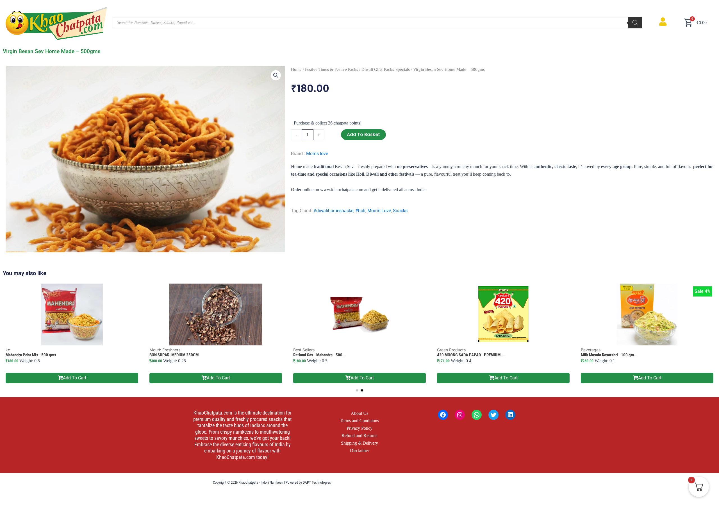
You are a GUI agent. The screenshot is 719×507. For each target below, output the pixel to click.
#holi (360, 210)
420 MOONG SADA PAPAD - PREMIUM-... (471, 354)
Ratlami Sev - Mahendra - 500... (319, 354)
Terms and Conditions (359, 420)
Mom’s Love (379, 210)
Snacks (400, 210)
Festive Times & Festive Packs (331, 69)
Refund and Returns (359, 435)
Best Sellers (304, 349)
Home (296, 69)
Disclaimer (359, 450)
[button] (276, 75)
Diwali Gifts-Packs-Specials (385, 69)
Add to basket (363, 134)
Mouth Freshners (164, 349)
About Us (359, 413)
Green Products (451, 349)
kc (8, 349)
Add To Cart (74, 378)
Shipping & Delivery (359, 443)
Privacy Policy (359, 428)
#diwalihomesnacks (333, 210)
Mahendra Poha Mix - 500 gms (31, 354)
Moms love (317, 153)
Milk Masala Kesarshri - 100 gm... (609, 354)
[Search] (635, 22)
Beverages (590, 349)
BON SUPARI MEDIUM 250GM (174, 354)
